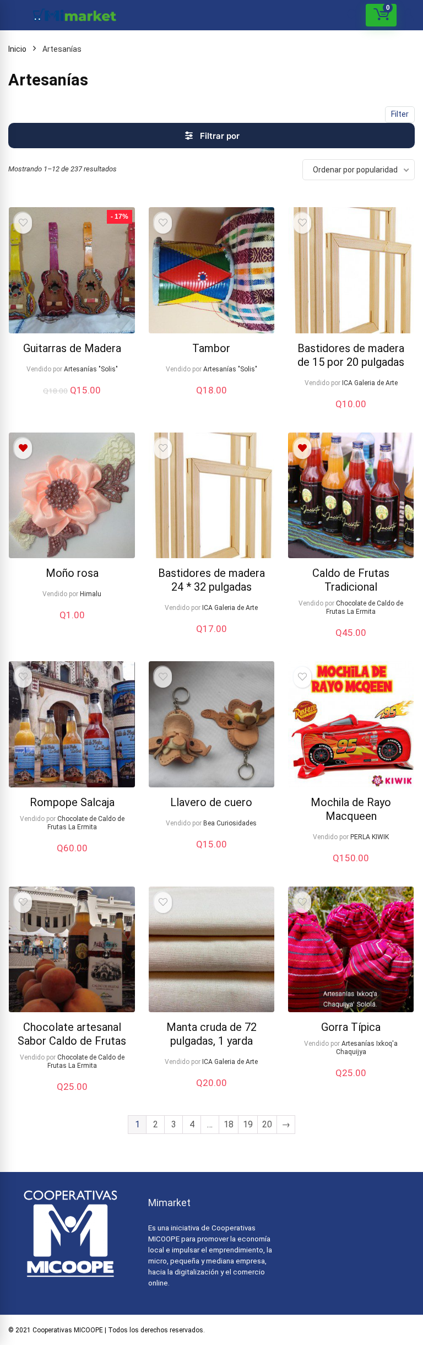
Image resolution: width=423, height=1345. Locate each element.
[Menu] (13, 15)
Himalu (90, 594)
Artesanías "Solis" (91, 369)
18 (229, 1124)
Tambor (211, 348)
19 (248, 1124)
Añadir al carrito (72, 401)
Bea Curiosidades (230, 823)
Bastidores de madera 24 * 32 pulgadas (211, 579)
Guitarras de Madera (72, 348)
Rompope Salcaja (72, 802)
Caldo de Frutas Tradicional (350, 579)
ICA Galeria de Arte (370, 383)
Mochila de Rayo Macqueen (351, 809)
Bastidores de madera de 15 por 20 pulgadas (350, 355)
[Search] (352, 15)
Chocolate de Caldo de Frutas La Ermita (364, 607)
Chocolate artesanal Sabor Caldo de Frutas (72, 1033)
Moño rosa (72, 573)
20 (267, 1124)
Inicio (17, 49)
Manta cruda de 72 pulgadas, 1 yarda (211, 1033)
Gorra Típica (351, 1027)
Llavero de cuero (211, 802)
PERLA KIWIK (369, 837)
